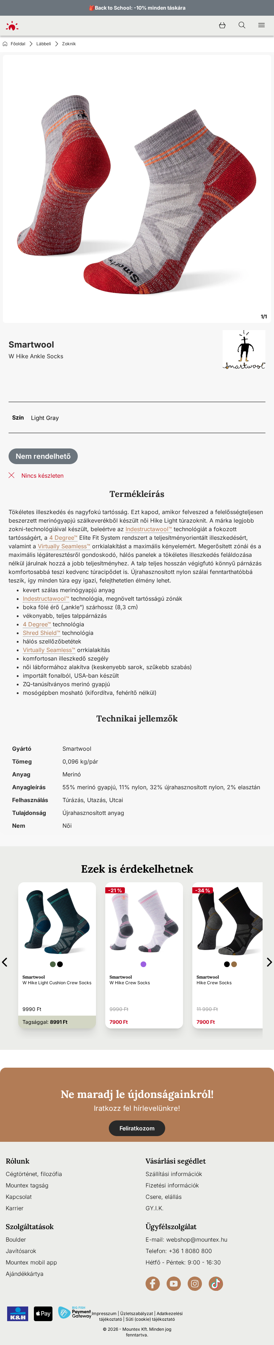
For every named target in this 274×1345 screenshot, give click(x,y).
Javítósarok (21, 1250)
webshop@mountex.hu (196, 1239)
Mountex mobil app (31, 1262)
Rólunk (18, 1160)
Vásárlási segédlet (176, 1160)
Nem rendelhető (43, 456)
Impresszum (104, 1313)
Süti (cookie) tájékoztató (150, 1319)
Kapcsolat (19, 1196)
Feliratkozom (137, 1128)
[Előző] (4, 960)
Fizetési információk (172, 1185)
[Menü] (261, 25)
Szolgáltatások (30, 1226)
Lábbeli (43, 43)
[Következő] (269, 960)
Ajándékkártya (25, 1273)
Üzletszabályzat (136, 1313)
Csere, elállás (164, 1196)
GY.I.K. (155, 1208)
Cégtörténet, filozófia (34, 1173)
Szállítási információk (174, 1173)
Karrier (15, 1208)
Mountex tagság (27, 1185)
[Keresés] (242, 25)
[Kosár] (222, 25)
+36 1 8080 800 (190, 1250)
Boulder (16, 1239)
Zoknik (69, 43)
